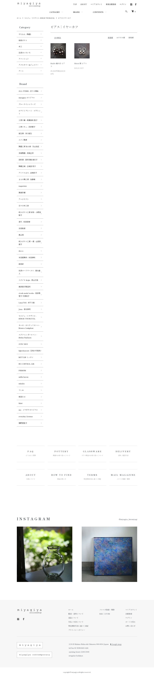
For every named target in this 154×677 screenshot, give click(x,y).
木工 (20, 46)
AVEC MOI (23, 344)
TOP (75, 4)
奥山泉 (21, 235)
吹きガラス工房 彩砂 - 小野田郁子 (30, 213)
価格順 (131, 37)
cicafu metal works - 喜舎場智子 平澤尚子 (29, 294)
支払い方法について (75, 622)
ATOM (107, 614)
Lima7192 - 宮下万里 (27, 302)
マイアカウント (96, 4)
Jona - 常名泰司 (25, 309)
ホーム (19, 18)
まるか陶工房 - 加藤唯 (27, 179)
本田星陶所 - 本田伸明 (27, 257)
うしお (21, 390)
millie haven (23, 377)
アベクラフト (24, 199)
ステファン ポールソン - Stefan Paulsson (28, 336)
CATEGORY (55, 12)
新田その (22, 397)
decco (21, 251)
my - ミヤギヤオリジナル (28, 410)
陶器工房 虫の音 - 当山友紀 (29, 146)
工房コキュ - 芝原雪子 (27, 127)
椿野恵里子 (23, 423)
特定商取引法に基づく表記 (78, 626)
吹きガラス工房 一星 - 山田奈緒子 (30, 242)
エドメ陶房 (23, 140)
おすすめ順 (120, 37)
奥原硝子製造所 (24, 286)
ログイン (123, 4)
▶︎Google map (116, 644)
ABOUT (83, 4)
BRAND (76, 12)
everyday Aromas (26, 416)
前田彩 (21, 264)
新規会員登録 (111, 4)
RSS (101, 614)
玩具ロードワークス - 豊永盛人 (29, 272)
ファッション (24, 58)
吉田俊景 (22, 228)
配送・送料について (75, 614)
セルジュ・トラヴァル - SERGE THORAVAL (40, 18)
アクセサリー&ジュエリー (29, 65)
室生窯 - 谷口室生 (25, 133)
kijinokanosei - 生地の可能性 (30, 350)
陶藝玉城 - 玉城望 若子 (27, 166)
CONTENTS (98, 12)
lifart (20, 403)
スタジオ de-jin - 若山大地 (28, 280)
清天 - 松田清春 (24, 222)
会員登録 (128, 614)
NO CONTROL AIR (26, 364)
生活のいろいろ (24, 52)
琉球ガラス (23, 40)
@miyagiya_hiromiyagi (128, 519)
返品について (73, 618)
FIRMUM (22, 370)
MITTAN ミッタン (26, 357)
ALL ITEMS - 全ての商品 (28, 91)
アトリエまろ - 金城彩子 (28, 173)
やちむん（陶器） (25, 34)
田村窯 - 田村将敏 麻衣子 (28, 159)
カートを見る (130, 622)
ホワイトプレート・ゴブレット (30, 112)
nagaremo (23, 186)
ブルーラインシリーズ (27, 104)
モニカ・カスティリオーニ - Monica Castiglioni (29, 326)
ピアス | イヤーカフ (64, 18)
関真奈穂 (22, 192)
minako (22, 383)
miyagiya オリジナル (27, 97)
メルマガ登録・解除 (107, 609)
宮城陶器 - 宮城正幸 (26, 153)
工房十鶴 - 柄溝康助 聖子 (28, 120)
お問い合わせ (130, 626)
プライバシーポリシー (76, 630)
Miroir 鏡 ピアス (80, 63)
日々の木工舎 (24, 205)
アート (21, 71)
